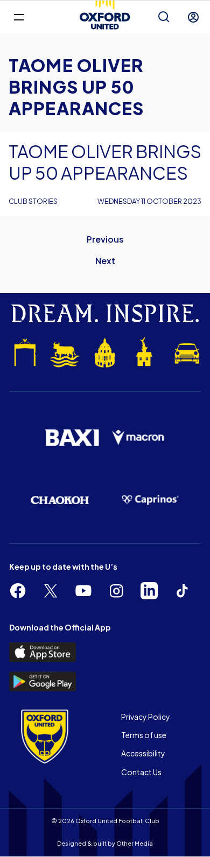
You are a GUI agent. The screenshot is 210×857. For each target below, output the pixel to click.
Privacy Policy (145, 716)
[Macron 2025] (138, 438)
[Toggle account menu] (193, 17)
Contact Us (141, 772)
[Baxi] (72, 437)
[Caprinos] (150, 500)
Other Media (134, 843)
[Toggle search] (163, 17)
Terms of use (143, 735)
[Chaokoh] (60, 500)
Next (105, 260)
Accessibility (143, 753)
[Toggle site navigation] (18, 16)
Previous (105, 239)
